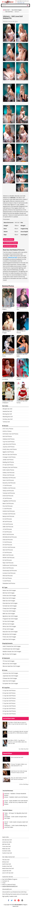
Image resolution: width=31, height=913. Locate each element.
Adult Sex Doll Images (9, 639)
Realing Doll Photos (8, 462)
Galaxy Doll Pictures (8, 472)
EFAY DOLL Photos (8, 429)
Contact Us (5, 881)
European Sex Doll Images (10, 683)
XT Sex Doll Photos (8, 465)
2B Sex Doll (5, 862)
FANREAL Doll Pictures (9, 488)
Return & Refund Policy (9, 884)
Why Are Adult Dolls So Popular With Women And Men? (19, 778)
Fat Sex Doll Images (8, 621)
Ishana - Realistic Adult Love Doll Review (16, 797)
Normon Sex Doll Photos (10, 454)
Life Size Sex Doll (7, 840)
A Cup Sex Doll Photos (9, 690)
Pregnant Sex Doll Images (10, 619)
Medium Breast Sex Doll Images (12, 651)
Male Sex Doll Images (9, 601)
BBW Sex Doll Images (9, 613)
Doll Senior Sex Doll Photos (10, 434)
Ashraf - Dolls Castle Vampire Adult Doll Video (16, 823)
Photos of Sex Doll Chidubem (7, 402)
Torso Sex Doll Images (9, 611)
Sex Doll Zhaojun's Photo (7, 355)
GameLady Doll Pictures (10, 570)
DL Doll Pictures (7, 519)
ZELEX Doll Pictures (8, 568)
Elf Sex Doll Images (8, 629)
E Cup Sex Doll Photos (9, 701)
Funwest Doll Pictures (9, 514)
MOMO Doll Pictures (8, 557)
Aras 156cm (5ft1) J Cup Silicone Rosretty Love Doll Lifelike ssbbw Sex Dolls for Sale (17, 742)
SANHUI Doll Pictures (9, 511)
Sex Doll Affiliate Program (9, 879)
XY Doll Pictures (7, 552)
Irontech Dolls (6, 851)
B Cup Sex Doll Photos (9, 693)
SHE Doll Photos (7, 436)
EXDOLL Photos (7, 431)
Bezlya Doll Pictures (8, 516)
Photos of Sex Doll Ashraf (22, 378)
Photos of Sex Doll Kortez (22, 402)
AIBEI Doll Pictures (8, 527)
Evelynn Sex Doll (7, 866)
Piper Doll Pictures (8, 563)
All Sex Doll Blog (23, 784)
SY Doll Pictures (7, 532)
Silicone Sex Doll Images (10, 664)
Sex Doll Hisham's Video (10, 246)
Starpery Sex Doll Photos (10, 467)
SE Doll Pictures (7, 560)
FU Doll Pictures (7, 542)
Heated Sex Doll (7, 411)
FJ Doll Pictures (7, 508)
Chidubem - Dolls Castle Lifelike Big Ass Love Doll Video (15, 826)
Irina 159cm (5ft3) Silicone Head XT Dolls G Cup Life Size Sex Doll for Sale (17, 723)
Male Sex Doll (6, 849)
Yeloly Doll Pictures (8, 491)
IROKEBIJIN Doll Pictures (10, 537)
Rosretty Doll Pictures (9, 483)
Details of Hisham (8, 239)
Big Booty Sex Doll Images (10, 616)
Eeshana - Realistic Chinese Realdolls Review (15, 794)
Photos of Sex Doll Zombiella (7, 378)
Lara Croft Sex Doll (7, 873)
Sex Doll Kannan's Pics (22, 308)
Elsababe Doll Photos (9, 583)
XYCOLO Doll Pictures (9, 547)
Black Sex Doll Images (9, 598)
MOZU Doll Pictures (8, 534)
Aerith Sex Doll (6, 864)
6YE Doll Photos (7, 578)
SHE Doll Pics (9, 12)
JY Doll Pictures (7, 485)
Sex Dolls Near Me (23, 749)
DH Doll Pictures (7, 545)
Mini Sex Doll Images (8, 593)
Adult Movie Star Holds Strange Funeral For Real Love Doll (19, 771)
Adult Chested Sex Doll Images (12, 646)
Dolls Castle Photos (8, 470)
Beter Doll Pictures (8, 503)
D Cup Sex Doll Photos (9, 698)
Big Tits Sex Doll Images (9, 654)
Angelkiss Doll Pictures (9, 501)
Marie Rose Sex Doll (8, 868)
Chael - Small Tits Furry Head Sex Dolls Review (15, 803)
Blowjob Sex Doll (7, 409)
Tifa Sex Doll (5, 860)
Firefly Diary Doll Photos (10, 449)
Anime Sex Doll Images (9, 595)
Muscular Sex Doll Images (10, 632)
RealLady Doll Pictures (9, 478)
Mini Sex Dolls (6, 844)
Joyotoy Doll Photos (8, 447)
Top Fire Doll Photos (8, 442)
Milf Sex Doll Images (8, 624)
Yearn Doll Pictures (8, 480)
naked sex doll (12, 257)
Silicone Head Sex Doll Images (11, 666)
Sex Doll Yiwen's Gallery (6, 308)
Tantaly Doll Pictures (9, 493)
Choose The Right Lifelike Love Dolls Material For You (19, 764)
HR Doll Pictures (7, 521)
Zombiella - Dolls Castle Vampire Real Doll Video (15, 817)
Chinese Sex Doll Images (10, 678)
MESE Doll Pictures (8, 555)
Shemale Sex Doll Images (10, 603)
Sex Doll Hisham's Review (10, 243)
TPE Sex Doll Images (8, 661)
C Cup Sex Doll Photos (9, 696)
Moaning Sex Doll (8, 416)
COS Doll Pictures (8, 524)
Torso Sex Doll (6, 846)
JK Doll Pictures (7, 498)
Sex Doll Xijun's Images (6, 332)
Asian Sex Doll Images (9, 681)
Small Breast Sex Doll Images (11, 649)
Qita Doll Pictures (8, 550)
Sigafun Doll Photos (8, 452)
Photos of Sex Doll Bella (22, 355)
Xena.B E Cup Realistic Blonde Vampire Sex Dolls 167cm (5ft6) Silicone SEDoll (18, 732)
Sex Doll (7, 10)
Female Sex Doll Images (10, 606)
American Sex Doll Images (10, 673)
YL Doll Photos (7, 581)
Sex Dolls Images (17, 10)
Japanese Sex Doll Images (10, 676)
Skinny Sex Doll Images (9, 626)
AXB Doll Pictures (8, 539)
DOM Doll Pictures (8, 496)
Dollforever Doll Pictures (10, 565)
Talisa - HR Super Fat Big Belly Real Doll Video (15, 814)
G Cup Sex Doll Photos (9, 706)
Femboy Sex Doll (7, 419)
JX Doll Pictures (7, 529)
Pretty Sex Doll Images (9, 637)
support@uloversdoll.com (23, 1)
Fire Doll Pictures (7, 506)
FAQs (3, 883)
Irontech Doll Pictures (9, 573)
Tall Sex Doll (6, 422)
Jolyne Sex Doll (6, 871)
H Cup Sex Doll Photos (9, 708)
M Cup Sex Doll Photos (9, 711)
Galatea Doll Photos (8, 439)
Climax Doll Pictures (8, 475)
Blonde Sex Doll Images (9, 634)
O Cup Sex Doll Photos (9, 714)
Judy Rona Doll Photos (9, 444)
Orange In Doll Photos (9, 457)
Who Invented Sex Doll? (17, 757)
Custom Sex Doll (7, 853)
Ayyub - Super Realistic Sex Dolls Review (16, 801)
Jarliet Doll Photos (8, 459)
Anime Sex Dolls (7, 842)
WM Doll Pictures (8, 576)
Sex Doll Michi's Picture (21, 332)
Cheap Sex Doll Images (9, 608)
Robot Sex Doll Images (9, 590)
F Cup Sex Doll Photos (9, 703)
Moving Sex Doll (7, 414)
